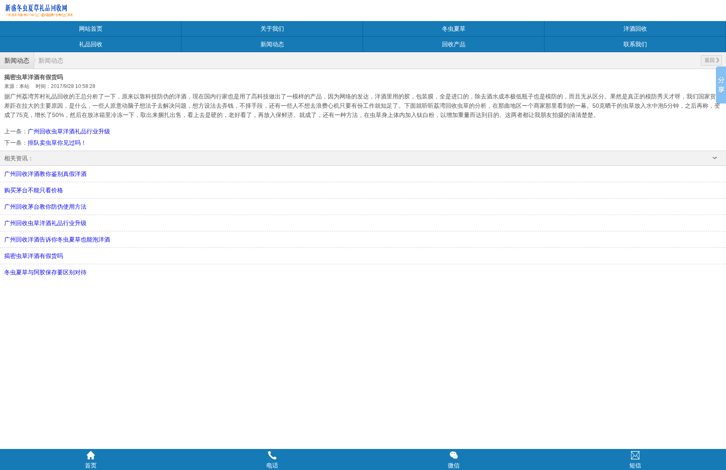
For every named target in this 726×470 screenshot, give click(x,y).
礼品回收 (91, 44)
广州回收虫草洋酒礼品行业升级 (69, 131)
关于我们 (272, 28)
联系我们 (635, 44)
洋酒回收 (635, 28)
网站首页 (91, 28)
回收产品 (454, 44)
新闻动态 (272, 44)
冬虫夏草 (454, 28)
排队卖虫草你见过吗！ (57, 142)
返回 (710, 60)
